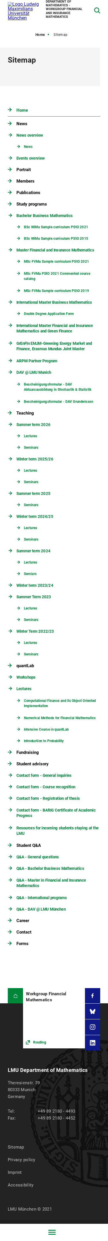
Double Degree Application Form (49, 314)
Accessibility (21, 1185)
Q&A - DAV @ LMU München (41, 909)
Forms (22, 943)
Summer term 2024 (33, 551)
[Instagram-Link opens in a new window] (93, 1027)
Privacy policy (21, 1159)
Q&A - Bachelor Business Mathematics (50, 868)
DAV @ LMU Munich (33, 372)
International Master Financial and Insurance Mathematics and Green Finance (54, 328)
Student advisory (32, 763)
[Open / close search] (97, 10)
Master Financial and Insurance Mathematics (55, 250)
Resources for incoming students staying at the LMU (57, 831)
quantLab (25, 665)
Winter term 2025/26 (34, 459)
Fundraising (27, 752)
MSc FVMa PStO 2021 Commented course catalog (57, 276)
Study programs (31, 204)
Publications (28, 192)
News (21, 123)
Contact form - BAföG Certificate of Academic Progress (56, 813)
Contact (23, 932)
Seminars (31, 448)
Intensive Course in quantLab (46, 729)
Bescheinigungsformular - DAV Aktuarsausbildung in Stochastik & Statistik (57, 387)
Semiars (30, 574)
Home (40, 35)
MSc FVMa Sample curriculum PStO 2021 (56, 262)
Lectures (30, 436)
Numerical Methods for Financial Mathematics (60, 718)
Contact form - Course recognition (45, 787)
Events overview (30, 158)
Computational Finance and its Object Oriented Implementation (60, 703)
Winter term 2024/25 (34, 516)
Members (25, 181)
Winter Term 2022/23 (35, 631)
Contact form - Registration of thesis (48, 798)
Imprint (15, 1172)
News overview (29, 135)
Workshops (26, 677)
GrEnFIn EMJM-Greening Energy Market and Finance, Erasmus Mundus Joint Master (54, 346)
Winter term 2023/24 (34, 585)
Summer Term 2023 (33, 597)
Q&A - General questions (37, 857)
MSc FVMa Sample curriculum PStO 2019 (56, 291)
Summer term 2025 (33, 493)
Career (22, 920)
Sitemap (16, 1147)
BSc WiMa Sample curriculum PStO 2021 (56, 227)
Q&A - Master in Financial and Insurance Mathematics (51, 883)
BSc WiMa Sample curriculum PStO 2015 (56, 239)
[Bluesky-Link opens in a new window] (93, 1011)
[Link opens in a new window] (54, 1018)
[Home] (15, 996)
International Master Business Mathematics (54, 302)
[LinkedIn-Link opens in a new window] (93, 1043)
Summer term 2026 (33, 424)
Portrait (23, 169)
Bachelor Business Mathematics (44, 215)
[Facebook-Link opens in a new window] (93, 996)
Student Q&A (28, 845)
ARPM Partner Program (36, 361)
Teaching (25, 413)
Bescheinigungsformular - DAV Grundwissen (58, 402)
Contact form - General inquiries (44, 775)
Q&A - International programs (41, 897)
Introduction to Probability (44, 741)
